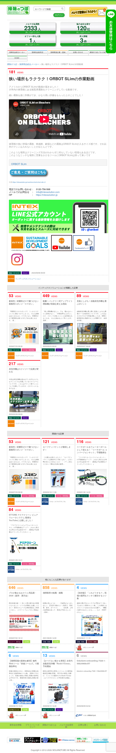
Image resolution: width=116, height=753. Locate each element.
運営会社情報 (16, 724)
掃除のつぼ (12, 64)
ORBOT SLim (19, 164)
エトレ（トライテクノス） (57, 501)
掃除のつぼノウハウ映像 (98, 52)
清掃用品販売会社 (37, 52)
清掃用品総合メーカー (17, 52)
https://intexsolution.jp (47, 194)
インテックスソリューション (28, 278)
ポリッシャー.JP (88, 647)
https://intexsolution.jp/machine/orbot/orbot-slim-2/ (29, 182)
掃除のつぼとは (49, 724)
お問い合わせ (78, 52)
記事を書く (17, 58)
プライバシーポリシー (32, 725)
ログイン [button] (59, 14)
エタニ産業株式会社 (89, 715)
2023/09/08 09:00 (38, 273)
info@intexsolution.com (48, 192)
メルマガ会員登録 (66, 725)
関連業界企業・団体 (58, 52)
